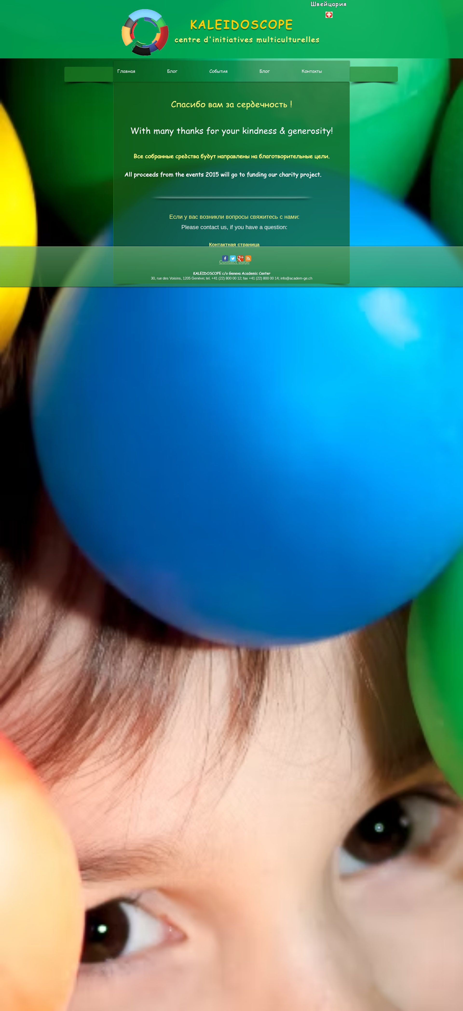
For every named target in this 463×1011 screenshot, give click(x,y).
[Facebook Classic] (225, 258)
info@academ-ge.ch (296, 278)
